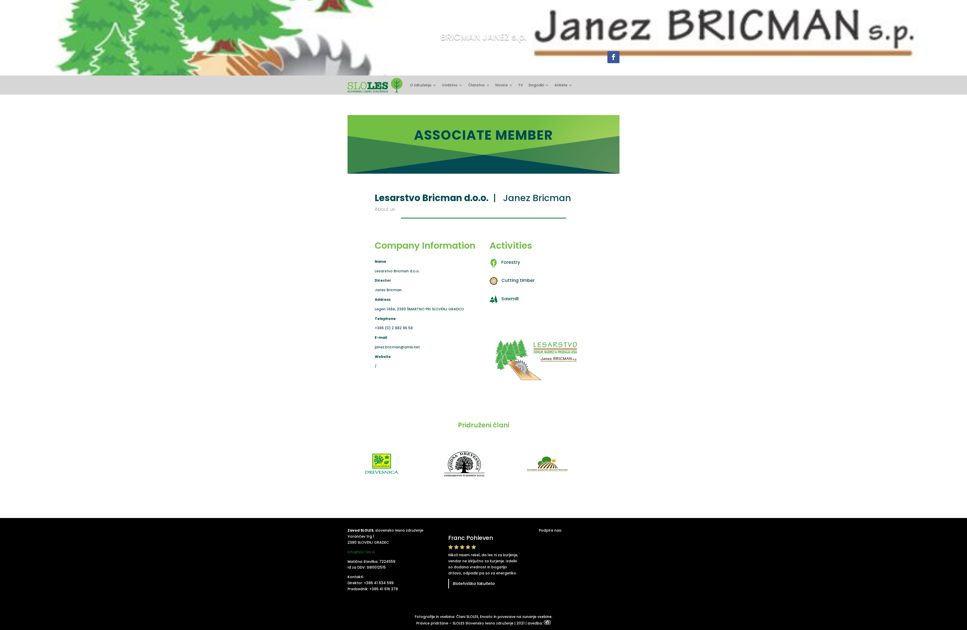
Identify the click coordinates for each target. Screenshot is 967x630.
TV (520, 85)
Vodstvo (450, 85)
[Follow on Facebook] (613, 57)
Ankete (561, 85)
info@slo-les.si (361, 551)
